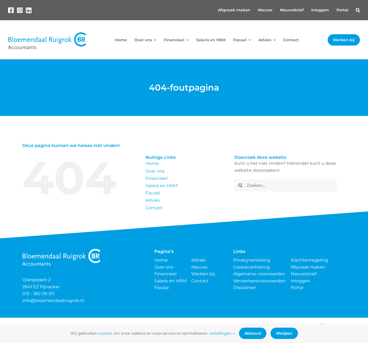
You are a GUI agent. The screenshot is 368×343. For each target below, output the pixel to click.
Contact (154, 207)
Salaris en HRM (161, 185)
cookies (105, 333)
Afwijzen (284, 333)
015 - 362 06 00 (38, 293)
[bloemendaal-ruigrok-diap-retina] (61, 250)
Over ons (155, 171)
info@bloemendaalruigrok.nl (53, 300)
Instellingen (220, 333)
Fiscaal (152, 192)
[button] (358, 10)
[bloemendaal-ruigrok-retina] (47, 34)
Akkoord (252, 333)
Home (152, 163)
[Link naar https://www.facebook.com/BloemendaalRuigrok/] (11, 10)
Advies (152, 200)
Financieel (156, 178)
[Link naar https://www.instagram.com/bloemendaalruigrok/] (20, 10)
